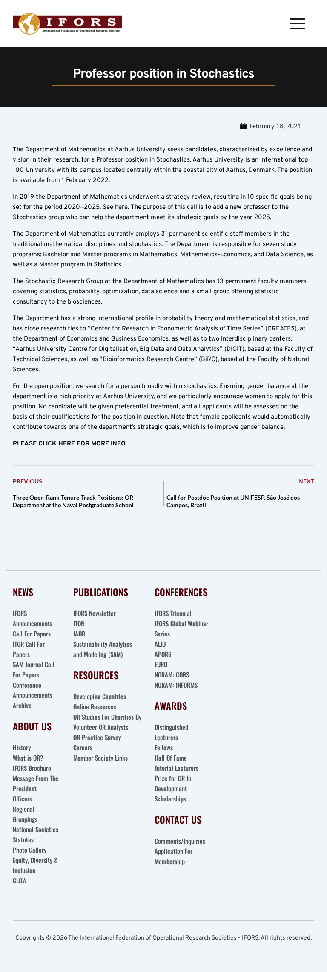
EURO (161, 664)
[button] (297, 24)
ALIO (160, 643)
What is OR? (28, 757)
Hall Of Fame (171, 757)
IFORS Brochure (32, 767)
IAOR (79, 633)
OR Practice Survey (97, 737)
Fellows (164, 747)
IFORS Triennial (173, 613)
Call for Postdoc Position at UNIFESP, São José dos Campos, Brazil (233, 501)
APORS (163, 654)
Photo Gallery (29, 849)
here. (122, 207)
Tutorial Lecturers (176, 767)
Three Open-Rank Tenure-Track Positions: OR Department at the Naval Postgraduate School (73, 501)
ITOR (78, 623)
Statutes (23, 839)
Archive (22, 705)
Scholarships (170, 798)
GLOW (21, 880)
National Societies (35, 829)
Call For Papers (32, 633)
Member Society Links (101, 757)
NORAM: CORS (172, 674)
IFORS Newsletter (94, 613)
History (22, 747)
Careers (83, 747)
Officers (22, 798)
